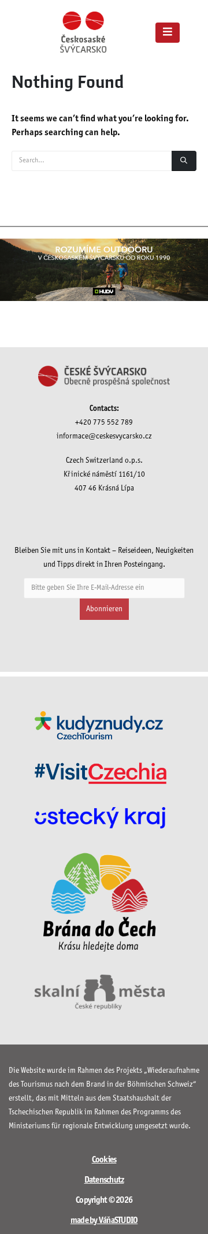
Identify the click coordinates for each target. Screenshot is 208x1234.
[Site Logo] (83, 32)
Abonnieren (104, 609)
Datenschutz (104, 1180)
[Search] (184, 161)
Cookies (104, 1160)
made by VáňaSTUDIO (104, 1221)
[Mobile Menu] (167, 33)
